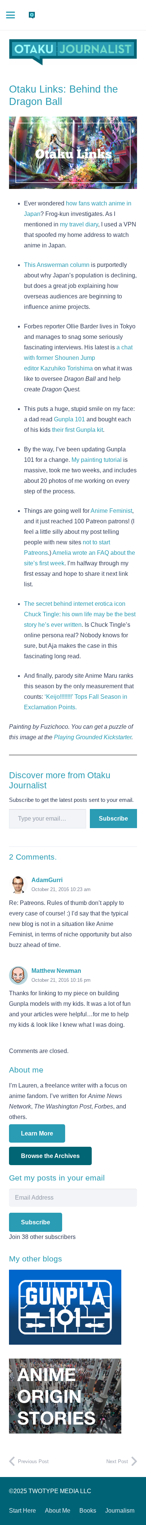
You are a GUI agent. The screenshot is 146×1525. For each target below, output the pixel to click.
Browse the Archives (50, 1156)
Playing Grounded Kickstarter (92, 737)
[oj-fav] (32, 15)
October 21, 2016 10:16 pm (61, 980)
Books (87, 1510)
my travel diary (79, 224)
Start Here (22, 1510)
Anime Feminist (111, 511)
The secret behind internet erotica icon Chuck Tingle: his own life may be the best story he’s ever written (80, 614)
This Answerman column (56, 265)
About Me (57, 1510)
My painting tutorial (97, 460)
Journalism (119, 1510)
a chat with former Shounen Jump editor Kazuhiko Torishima (78, 358)
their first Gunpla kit (77, 430)
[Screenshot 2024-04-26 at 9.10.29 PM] (73, 52)
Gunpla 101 (69, 419)
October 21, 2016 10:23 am (61, 889)
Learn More (37, 1133)
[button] (10, 14)
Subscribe (113, 818)
